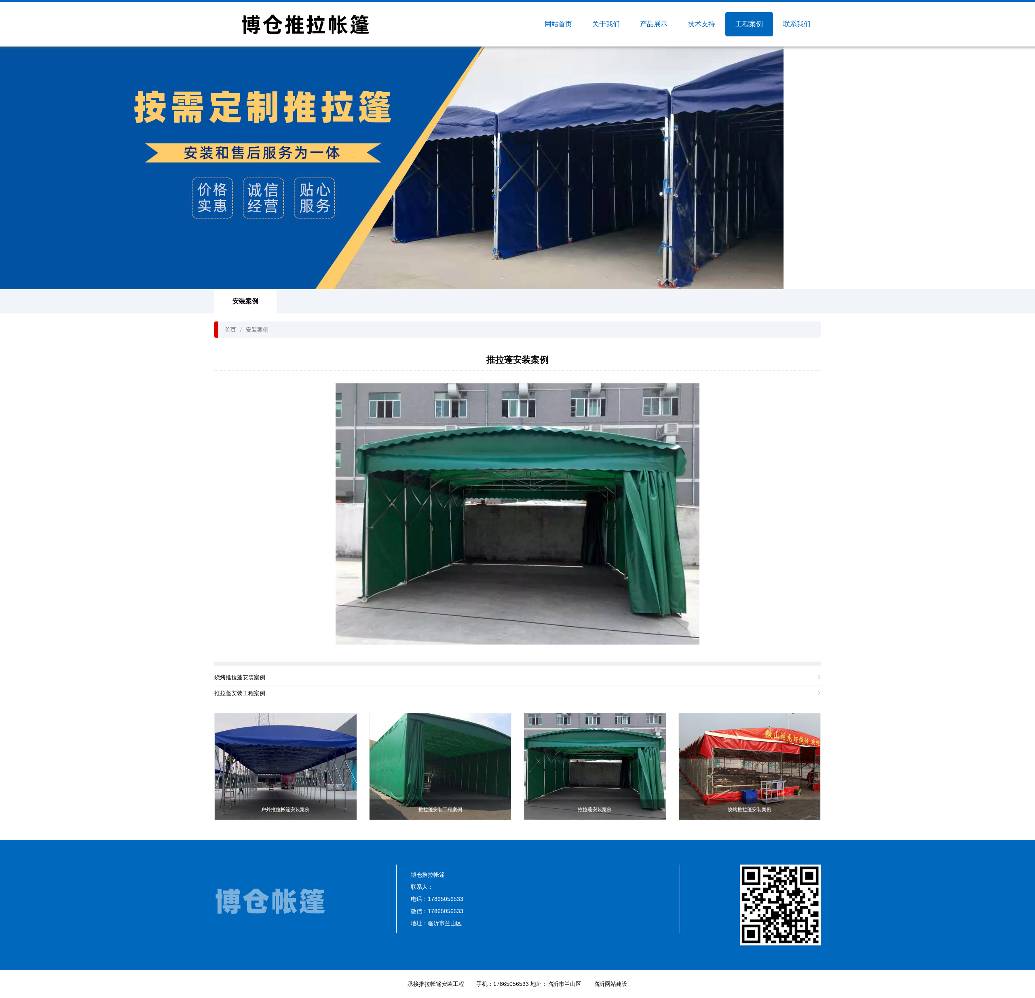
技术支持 (701, 24)
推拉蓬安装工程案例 (239, 693)
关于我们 (606, 24)
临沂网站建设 (610, 984)
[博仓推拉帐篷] (305, 24)
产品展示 (653, 24)
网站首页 (558, 24)
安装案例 (245, 301)
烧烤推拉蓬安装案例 (239, 677)
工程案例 (749, 24)
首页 (230, 329)
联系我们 (797, 24)
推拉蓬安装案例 (517, 360)
